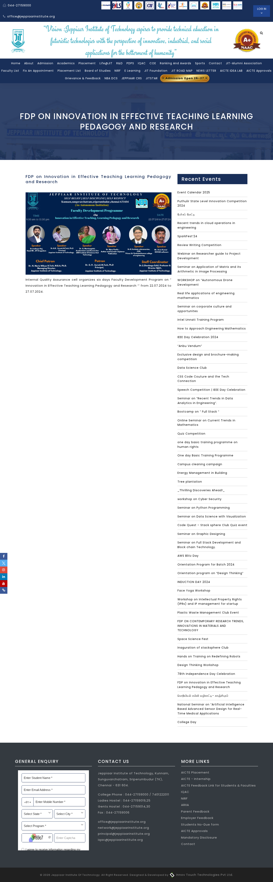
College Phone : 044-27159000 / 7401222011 (133, 794)
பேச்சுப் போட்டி (186, 214)
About (29, 63)
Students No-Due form (200, 824)
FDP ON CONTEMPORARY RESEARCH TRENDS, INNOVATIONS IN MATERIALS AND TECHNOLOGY (210, 625)
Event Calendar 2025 (193, 192)
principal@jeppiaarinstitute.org (124, 834)
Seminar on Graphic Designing (201, 534)
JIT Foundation (155, 70)
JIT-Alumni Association (244, 63)
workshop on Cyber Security (199, 499)
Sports (200, 63)
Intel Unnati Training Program (200, 320)
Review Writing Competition (199, 245)
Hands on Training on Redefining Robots (208, 656)
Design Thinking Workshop (198, 665)
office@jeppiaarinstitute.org (30, 16)
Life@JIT (106, 63)
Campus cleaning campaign (199, 464)
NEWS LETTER (206, 70)
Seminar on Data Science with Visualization (211, 516)
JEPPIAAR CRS (132, 78)
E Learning (132, 70)
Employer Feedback (197, 818)
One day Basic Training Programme (205, 455)
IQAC (142, 63)
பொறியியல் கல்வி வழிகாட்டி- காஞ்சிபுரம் (202, 696)
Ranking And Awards (175, 63)
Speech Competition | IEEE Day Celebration (211, 390)
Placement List (69, 70)
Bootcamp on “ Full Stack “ (198, 412)
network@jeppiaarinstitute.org (123, 828)
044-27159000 (19, 5)
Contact (215, 63)
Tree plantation (189, 482)
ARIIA (185, 805)
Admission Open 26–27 (185, 78)
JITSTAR (152, 78)
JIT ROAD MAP (182, 70)
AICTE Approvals (259, 70)
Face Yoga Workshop (193, 591)
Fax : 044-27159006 (114, 812)
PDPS (130, 63)
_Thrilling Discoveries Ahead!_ (201, 490)
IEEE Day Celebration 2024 (197, 337)
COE (152, 63)
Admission (45, 63)
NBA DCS (111, 78)
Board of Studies (98, 70)
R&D (119, 63)
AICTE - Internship (196, 779)
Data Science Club (192, 368)
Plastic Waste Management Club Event (208, 613)
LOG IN (261, 9)
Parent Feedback (195, 811)
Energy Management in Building (202, 473)
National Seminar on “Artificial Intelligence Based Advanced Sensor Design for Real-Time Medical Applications (210, 708)
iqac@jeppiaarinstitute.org (120, 840)
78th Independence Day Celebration (206, 674)
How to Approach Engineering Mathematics (211, 328)
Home (15, 63)
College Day (186, 722)
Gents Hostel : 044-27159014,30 (124, 806)
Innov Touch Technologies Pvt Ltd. (204, 875)
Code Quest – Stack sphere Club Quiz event (212, 525)
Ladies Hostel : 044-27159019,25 (124, 800)
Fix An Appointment (38, 70)
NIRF (118, 70)
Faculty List (10, 70)
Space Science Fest (192, 639)
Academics (66, 63)
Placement (87, 63)
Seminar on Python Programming (203, 508)
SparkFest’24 (187, 236)
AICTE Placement (195, 772)
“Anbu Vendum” (189, 346)
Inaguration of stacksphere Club (203, 648)
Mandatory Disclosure (199, 837)
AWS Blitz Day (188, 556)
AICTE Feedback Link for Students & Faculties (218, 785)
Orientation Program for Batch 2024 (206, 565)
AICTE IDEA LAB (231, 70)
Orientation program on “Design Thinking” (210, 573)
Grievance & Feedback (83, 78)
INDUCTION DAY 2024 (193, 582)
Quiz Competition (191, 434)
